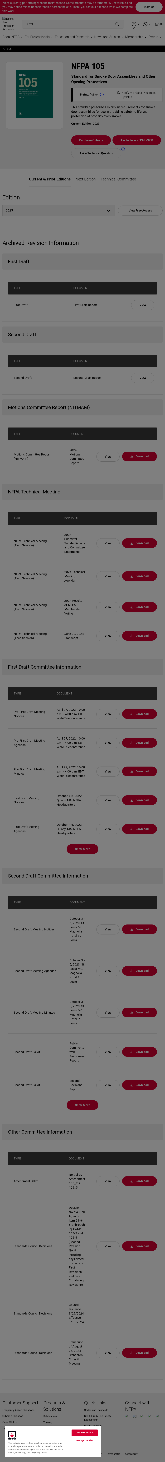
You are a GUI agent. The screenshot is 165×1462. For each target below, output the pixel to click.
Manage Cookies (84, 1440)
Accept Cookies (84, 1432)
